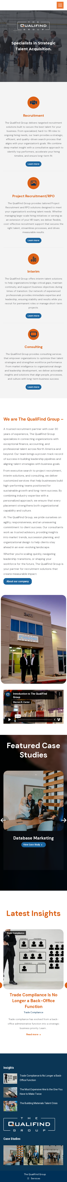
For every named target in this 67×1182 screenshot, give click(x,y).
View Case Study (31, 844)
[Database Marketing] (13, 1155)
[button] (3, 820)
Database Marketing (33, 838)
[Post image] (10, 1078)
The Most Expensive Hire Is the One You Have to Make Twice (41, 1091)
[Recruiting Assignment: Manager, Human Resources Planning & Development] (53, 1155)
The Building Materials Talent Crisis (39, 1103)
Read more (32, 1034)
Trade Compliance (15, 933)
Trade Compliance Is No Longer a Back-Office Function (33, 1000)
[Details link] (33, 801)
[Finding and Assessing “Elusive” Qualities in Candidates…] (34, 1155)
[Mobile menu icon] (60, 5)
